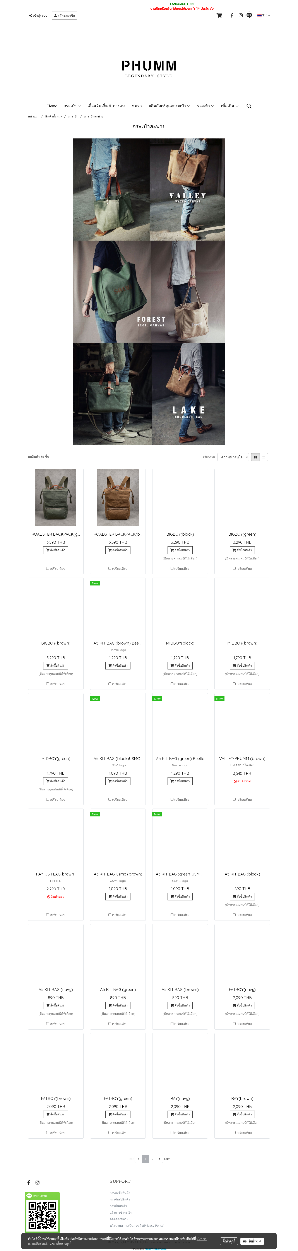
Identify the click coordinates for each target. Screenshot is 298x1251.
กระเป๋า (70, 106)
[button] (249, 106)
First (131, 1159)
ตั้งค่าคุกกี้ (229, 1241)
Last (167, 1159)
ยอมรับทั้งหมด (252, 1241)
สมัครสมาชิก (66, 15)
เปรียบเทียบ (57, 569)
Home (52, 106)
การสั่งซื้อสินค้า (120, 1193)
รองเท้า (204, 106)
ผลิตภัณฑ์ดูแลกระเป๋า (168, 106)
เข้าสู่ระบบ (39, 15)
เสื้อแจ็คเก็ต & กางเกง (106, 106)
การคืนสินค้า (118, 1206)
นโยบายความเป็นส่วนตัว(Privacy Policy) (137, 1225)
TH (264, 15)
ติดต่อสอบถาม (119, 1219)
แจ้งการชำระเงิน (121, 1212)
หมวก (137, 106)
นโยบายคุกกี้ (63, 1243)
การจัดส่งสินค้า (120, 1199)
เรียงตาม (210, 457)
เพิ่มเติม (228, 106)
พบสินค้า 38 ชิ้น (38, 457)
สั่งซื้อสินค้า (57, 550)
